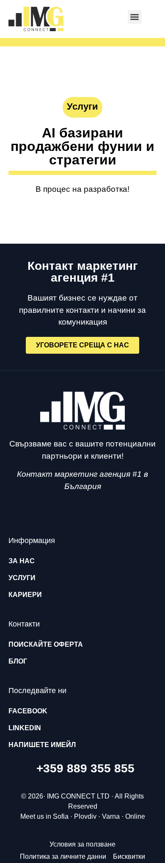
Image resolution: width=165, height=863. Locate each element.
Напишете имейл (42, 744)
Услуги (22, 577)
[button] (135, 17)
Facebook (27, 711)
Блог (17, 661)
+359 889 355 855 (85, 768)
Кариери (25, 594)
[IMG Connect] (82, 411)
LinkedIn (24, 727)
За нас (21, 561)
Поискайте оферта (45, 644)
